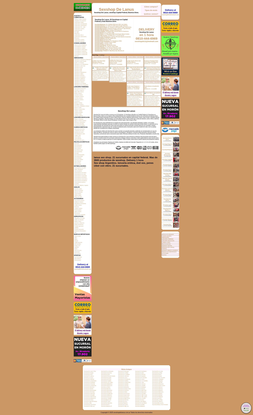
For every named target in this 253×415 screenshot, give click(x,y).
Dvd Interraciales (79, 156)
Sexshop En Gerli (88, 374)
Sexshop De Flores (88, 399)
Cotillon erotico (78, 205)
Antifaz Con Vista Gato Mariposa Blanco (99, 61)
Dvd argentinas (78, 145)
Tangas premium (79, 112)
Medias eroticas (78, 102)
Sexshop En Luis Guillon (107, 382)
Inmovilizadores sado (80, 133)
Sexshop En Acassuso (106, 396)
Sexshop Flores (99, 34)
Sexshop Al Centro (139, 399)
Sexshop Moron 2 (167, 219)
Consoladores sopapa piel (81, 54)
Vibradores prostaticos (80, 77)
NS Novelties (78, 244)
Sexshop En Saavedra (89, 393)
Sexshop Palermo (100, 25)
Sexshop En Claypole (157, 380)
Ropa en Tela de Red (80, 109)
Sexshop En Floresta (140, 374)
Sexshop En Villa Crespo (141, 395)
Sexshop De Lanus (116, 9)
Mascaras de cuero (79, 140)
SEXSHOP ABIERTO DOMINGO (170, 250)
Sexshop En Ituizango (123, 371)
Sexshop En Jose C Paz (90, 371)
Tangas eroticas (78, 110)
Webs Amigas (126, 369)
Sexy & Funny (78, 250)
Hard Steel (77, 252)
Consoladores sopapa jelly (81, 52)
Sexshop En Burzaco (89, 387)
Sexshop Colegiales (100, 48)
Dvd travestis (78, 164)
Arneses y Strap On (79, 223)
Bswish (76, 240)
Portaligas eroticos (79, 104)
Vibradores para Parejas (80, 61)
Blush (76, 239)
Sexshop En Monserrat (157, 384)
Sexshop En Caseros (140, 384)
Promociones (78, 260)
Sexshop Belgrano (100, 24)
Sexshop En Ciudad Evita (124, 382)
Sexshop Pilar (99, 50)
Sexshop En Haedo (88, 372)
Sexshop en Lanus (88, 377)
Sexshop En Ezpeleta (140, 376)
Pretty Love (77, 245)
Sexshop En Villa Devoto (90, 396)
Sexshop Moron (99, 39)
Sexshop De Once (122, 401)
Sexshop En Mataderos (106, 384)
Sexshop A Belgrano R (106, 406)
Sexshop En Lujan (139, 382)
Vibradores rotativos (79, 81)
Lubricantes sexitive (79, 39)
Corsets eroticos (79, 98)
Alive (76, 237)
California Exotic (78, 242)
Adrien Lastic (78, 236)
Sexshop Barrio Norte (101, 27)
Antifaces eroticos (79, 202)
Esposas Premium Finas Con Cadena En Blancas (151, 61)
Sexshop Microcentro (101, 28)
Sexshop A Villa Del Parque (90, 401)
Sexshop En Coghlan (106, 380)
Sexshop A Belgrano (140, 406)
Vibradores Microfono (80, 80)
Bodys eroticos (78, 93)
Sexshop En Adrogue (157, 395)
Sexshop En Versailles (140, 393)
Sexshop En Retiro (122, 391)
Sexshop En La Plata (123, 372)
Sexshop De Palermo (157, 401)
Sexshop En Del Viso (106, 379)
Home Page (95, 55)
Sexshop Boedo (99, 32)
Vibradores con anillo (80, 218)
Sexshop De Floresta (123, 399)
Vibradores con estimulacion (81, 64)
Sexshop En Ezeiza (157, 376)
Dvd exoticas (78, 148)
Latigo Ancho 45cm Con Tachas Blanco (134, 61)
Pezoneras (77, 213)
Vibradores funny (79, 67)
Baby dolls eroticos (79, 91)
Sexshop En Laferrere (123, 376)
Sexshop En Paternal (157, 388)
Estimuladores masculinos (81, 179)
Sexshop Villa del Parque (102, 30)
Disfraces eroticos (79, 99)
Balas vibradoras (79, 169)
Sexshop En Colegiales (157, 379)
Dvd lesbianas (78, 158)
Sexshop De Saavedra (106, 403)
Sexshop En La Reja (157, 372)
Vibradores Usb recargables (81, 85)
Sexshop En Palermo (157, 387)
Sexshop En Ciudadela (89, 382)
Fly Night (77, 31)
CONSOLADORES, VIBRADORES (167, 237)
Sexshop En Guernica (106, 372)
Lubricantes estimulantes (81, 25)
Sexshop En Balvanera (140, 391)
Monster (77, 56)
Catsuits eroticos (79, 94)
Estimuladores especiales (81, 175)
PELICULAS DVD (166, 244)
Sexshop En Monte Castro (158, 385)
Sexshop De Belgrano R (90, 398)
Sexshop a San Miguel (140, 401)
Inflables (77, 227)
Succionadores (78, 171)
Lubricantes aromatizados (81, 23)
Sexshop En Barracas (106, 391)
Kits (75, 232)
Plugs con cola (78, 196)
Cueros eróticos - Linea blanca (101, 57)
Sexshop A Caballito (140, 404)
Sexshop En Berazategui (90, 390)
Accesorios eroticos (79, 200)
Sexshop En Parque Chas (124, 388)
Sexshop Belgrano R (106, 399)
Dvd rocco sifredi (79, 159)
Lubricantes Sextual (79, 41)
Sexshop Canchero (157, 398)
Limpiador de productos (80, 20)
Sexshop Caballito (100, 31)
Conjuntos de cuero (79, 130)
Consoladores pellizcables (81, 49)
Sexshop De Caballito (106, 398)
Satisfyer (77, 247)
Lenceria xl (77, 101)
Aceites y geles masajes (80, 19)
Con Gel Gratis (78, 257)
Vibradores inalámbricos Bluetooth (83, 59)
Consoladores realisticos (80, 51)
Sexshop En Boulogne (140, 387)
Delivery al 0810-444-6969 (82, 265)
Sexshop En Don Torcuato (158, 377)
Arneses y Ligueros (79, 90)
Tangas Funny (78, 114)
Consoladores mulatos (80, 48)
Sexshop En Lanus (122, 377)
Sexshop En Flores (156, 374)
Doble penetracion (79, 224)
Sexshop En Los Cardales (141, 380)
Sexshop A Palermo (122, 403)
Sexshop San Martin (100, 45)
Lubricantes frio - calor (80, 27)
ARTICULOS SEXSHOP (168, 234)
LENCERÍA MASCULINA (168, 240)
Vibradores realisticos (80, 78)
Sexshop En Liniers (139, 379)
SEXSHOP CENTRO (167, 245)
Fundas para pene (79, 226)
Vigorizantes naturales (80, 214)
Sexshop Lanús (99, 42)
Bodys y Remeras (79, 119)
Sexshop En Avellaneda (106, 393)
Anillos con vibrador (79, 62)
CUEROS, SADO (166, 242)
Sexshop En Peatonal (123, 390)
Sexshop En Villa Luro (89, 406)
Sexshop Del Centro (123, 404)
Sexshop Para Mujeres (167, 209)
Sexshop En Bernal (105, 388)
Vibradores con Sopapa (80, 83)
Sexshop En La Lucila (157, 371)
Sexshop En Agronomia (123, 395)
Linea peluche (78, 138)
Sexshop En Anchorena (123, 393)
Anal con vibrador (79, 190)
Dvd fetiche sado (79, 150)
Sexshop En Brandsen (123, 387)
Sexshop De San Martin (141, 403)
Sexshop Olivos (99, 44)
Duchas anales (78, 188)
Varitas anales (78, 195)
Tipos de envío (151, 10)
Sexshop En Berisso (140, 388)
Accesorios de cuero (80, 129)
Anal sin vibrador (79, 192)
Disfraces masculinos (80, 122)
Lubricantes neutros (79, 28)
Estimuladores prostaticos (81, 180)
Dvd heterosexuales (79, 154)
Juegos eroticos (78, 208)
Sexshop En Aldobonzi (106, 395)
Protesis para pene (79, 229)
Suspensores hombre (80, 125)
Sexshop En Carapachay (90, 385)
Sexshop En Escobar (106, 377)
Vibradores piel (78, 70)
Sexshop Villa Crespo (101, 35)
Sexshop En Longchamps (90, 380)
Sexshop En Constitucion (124, 379)
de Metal (77, 183)
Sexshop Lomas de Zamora (102, 37)
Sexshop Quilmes (100, 38)
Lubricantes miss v (79, 35)
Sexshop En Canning (123, 385)
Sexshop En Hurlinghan (140, 371)
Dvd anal (77, 143)
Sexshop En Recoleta (89, 391)
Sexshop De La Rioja (157, 399)
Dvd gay (77, 153)
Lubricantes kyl (78, 30)
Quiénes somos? (151, 14)
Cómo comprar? (151, 7)
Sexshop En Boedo (88, 388)
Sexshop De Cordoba (140, 398)
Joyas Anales (78, 193)
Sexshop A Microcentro (157, 403)
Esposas (77, 206)
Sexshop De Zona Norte (90, 404)
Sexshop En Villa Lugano (141, 396)
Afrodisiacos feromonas (80, 203)
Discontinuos (78, 258)
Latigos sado (78, 135)
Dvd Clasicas (78, 161)
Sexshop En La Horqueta (107, 371)
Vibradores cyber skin (80, 66)
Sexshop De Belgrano (157, 396)
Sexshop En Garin (105, 374)
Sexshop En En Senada (141, 377)
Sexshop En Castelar (123, 384)
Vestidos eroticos (79, 115)
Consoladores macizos (80, 46)
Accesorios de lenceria (80, 88)
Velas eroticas (78, 211)
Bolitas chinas (78, 221)
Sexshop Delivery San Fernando (160, 404)
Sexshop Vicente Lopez (101, 49)
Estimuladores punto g (80, 182)
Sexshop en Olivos (105, 387)
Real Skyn (77, 33)
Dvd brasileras (78, 146)
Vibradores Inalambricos (80, 72)
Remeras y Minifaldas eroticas (82, 106)
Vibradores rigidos (79, 73)
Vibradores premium (79, 75)
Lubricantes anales (79, 22)
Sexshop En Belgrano (157, 390)
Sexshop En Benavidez (106, 390)
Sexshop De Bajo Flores (124, 398)
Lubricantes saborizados (80, 36)
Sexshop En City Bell (157, 382)
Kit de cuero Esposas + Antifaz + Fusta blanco (133, 86)
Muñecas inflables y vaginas (81, 185)
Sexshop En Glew (139, 372)
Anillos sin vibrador (79, 219)
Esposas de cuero (79, 132)
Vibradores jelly (78, 69)
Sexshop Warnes (99, 46)
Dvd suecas (77, 162)
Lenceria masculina (79, 123)
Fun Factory (78, 253)
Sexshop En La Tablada (124, 374)
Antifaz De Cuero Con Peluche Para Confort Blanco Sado (116, 61)
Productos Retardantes (80, 230)
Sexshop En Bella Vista (140, 390)
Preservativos (78, 209)
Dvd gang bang (78, 151)
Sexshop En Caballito (140, 385)
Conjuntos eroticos (79, 96)
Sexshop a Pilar (88, 403)
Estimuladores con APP (80, 167)
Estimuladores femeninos (81, 177)
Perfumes (77, 38)
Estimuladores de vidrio (80, 174)
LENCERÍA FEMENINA (167, 239)
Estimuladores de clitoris (80, 172)
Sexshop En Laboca (89, 376)
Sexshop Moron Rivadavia (102, 41)
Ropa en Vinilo (78, 107)
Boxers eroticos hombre (80, 120)
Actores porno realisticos (81, 45)
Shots (76, 248)
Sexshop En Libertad (89, 379)
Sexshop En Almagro (157, 393)
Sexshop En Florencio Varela (108, 376)
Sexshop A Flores (105, 404)
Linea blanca (78, 137)
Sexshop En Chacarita (89, 384)
